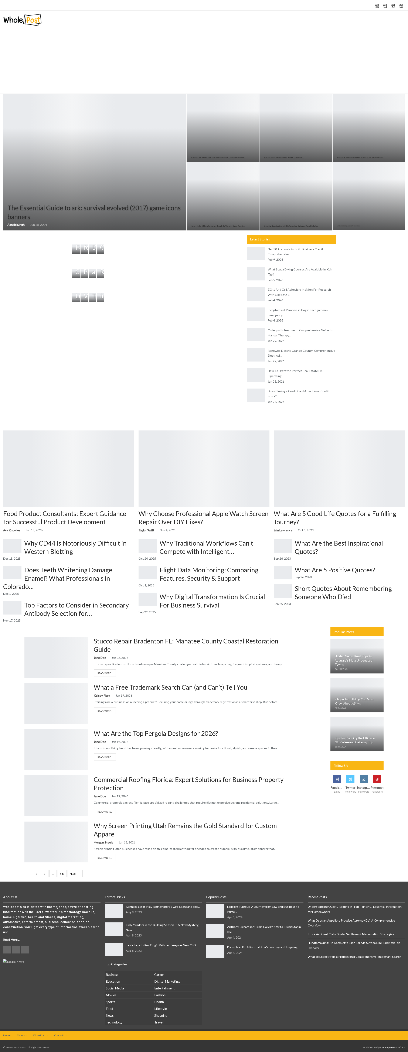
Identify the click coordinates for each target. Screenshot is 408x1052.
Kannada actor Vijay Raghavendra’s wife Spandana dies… (163, 906)
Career (159, 974)
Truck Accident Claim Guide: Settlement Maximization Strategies (351, 934)
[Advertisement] (204, 62)
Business (28, 687)
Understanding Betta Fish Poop (348, 226)
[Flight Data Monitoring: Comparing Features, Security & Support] (148, 572)
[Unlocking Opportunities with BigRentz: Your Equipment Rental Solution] (296, 196)
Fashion (160, 995)
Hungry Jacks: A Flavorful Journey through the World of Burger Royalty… (218, 226)
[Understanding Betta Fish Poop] (368, 196)
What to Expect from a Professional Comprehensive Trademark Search (354, 956)
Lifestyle (160, 1009)
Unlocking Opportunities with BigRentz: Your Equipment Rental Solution (291, 226)
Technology (114, 1022)
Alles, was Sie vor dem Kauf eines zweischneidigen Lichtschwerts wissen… (218, 157)
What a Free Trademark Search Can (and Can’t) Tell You (170, 687)
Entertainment (164, 988)
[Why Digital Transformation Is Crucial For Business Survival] (148, 599)
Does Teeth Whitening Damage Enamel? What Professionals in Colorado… (57, 578)
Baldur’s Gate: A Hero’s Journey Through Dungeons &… (284, 157)
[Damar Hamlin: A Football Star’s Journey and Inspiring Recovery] (215, 951)
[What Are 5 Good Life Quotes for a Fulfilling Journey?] (339, 468)
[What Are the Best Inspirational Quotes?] (283, 546)
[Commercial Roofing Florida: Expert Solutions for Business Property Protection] (56, 795)
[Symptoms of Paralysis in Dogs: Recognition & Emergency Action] (256, 314)
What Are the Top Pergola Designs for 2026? (156, 733)
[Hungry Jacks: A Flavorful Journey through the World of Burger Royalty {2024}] (223, 196)
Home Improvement (28, 641)
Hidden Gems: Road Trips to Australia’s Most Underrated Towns (353, 660)
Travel (158, 1022)
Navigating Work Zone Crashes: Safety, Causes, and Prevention (360, 157)
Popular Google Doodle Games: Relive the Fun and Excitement (76, 5)
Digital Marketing (167, 981)
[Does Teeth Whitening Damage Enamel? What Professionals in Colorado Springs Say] (12, 572)
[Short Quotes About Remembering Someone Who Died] (283, 591)
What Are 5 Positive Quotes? (335, 570)
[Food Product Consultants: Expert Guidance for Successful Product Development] (68, 468)
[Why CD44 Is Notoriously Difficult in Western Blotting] (12, 546)
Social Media (115, 988)
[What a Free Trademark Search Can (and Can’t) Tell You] (56, 703)
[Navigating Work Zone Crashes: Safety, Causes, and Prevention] (368, 128)
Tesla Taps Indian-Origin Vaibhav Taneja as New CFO (161, 945)
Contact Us (60, 1035)
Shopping (160, 1015)
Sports (110, 1002)
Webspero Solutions (393, 1047)
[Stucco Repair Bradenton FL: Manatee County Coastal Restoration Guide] (56, 657)
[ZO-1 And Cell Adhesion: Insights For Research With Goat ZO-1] (256, 294)
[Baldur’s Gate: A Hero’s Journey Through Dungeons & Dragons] (296, 128)
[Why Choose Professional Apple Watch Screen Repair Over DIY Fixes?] (204, 468)
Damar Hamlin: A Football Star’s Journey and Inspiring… (263, 947)
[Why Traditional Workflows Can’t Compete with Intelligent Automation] (148, 546)
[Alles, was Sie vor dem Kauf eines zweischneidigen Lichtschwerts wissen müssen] (223, 128)
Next (73, 873)
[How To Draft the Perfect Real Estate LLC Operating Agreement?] (256, 375)
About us (22, 1035)
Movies (111, 995)
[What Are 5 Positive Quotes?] (283, 572)
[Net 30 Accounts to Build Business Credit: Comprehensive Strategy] (256, 253)
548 (62, 873)
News (110, 1015)
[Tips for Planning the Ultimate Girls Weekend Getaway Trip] (357, 734)
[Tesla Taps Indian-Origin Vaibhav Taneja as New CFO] (114, 949)
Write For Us (40, 1035)
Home (6, 1035)
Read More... (105, 673)
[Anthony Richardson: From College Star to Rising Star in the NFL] (215, 931)
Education (113, 981)
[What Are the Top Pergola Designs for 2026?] (56, 749)
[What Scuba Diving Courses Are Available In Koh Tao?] (256, 273)
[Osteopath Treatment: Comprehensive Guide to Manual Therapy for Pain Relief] (256, 334)
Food (109, 1009)
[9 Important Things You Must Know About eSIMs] (357, 695)
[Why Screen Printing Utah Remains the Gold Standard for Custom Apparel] (56, 842)
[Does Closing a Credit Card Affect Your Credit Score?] (256, 395)
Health (159, 1002)
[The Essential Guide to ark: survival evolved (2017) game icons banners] (95, 162)
